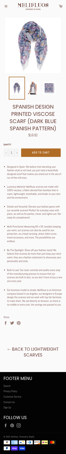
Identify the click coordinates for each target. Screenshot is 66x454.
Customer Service (12, 396)
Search (7, 386)
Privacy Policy (10, 391)
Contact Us (9, 402)
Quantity (7, 144)
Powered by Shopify (26, 436)
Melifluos (14, 436)
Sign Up (7, 407)
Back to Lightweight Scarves (35, 352)
